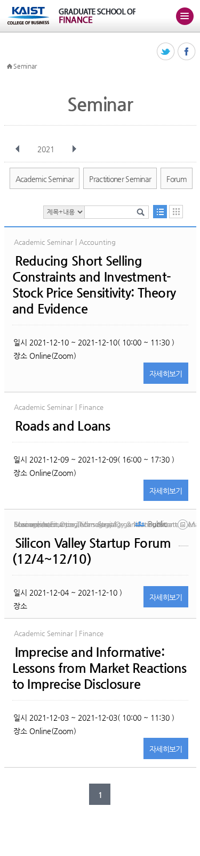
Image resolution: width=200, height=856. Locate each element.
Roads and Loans (62, 425)
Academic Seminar (44, 179)
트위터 (166, 52)
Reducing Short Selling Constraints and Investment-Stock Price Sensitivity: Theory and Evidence (94, 284)
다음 (74, 149)
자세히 (165, 373)
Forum (176, 179)
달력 (176, 211)
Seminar (25, 66)
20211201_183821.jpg (183, 532)
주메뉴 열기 (184, 16)
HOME (9, 66)
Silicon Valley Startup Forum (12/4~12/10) (91, 551)
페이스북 (187, 52)
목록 (160, 211)
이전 (17, 149)
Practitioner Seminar (120, 179)
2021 (45, 149)
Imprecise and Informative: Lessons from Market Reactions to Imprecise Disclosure (99, 668)
